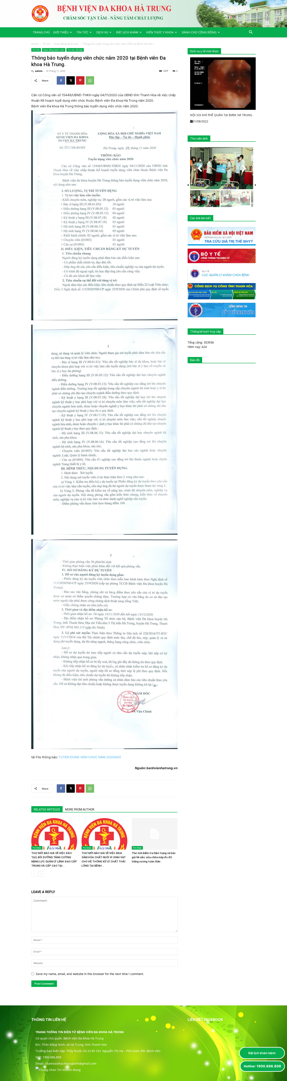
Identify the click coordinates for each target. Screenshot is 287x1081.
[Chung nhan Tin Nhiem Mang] (58, 1070)
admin (38, 70)
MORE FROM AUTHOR (79, 809)
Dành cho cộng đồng (199, 32)
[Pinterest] (80, 80)
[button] (251, 33)
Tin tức (82, 32)
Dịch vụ (102, 32)
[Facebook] (61, 80)
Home (34, 44)
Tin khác (37, 847)
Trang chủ (41, 32)
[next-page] (40, 874)
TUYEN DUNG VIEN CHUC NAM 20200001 (90, 757)
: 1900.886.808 (262, 1066)
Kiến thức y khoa (160, 32)
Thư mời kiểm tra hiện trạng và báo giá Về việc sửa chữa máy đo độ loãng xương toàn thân (153, 857)
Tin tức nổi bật (75, 49)
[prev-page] (34, 874)
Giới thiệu (60, 32)
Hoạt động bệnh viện (66, 44)
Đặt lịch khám (127, 32)
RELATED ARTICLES (47, 809)
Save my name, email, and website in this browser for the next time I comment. (90, 974)
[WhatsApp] (90, 80)
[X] (70, 80)
